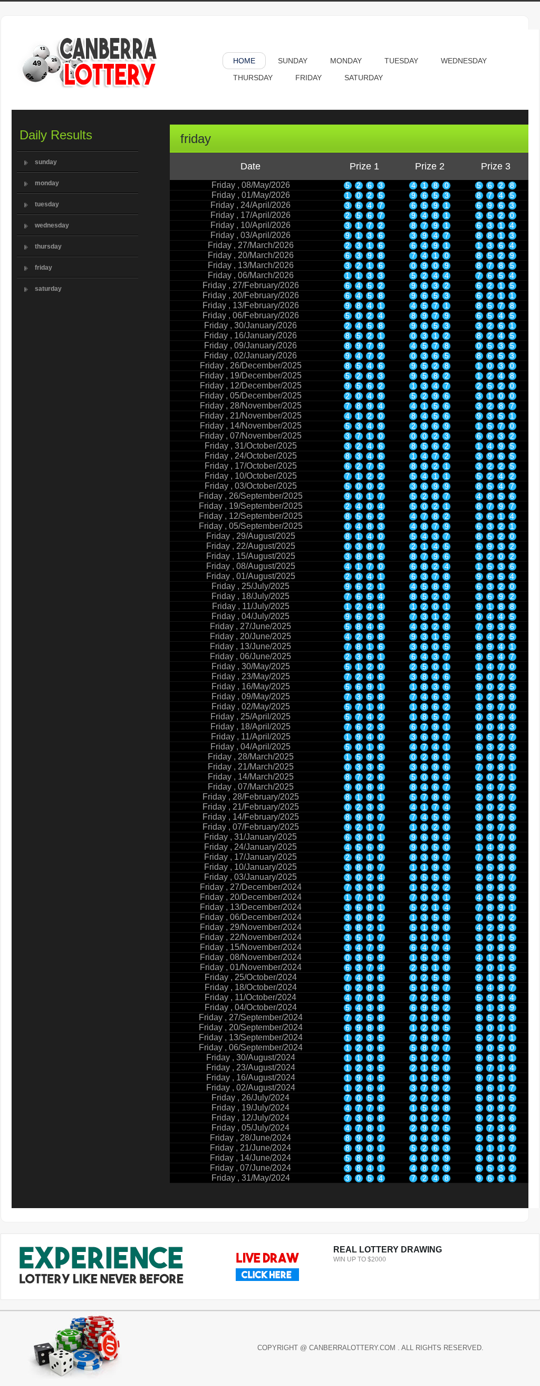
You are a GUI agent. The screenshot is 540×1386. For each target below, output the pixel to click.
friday (43, 267)
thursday (48, 246)
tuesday (47, 204)
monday (47, 183)
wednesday (52, 225)
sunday (46, 162)
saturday (48, 288)
